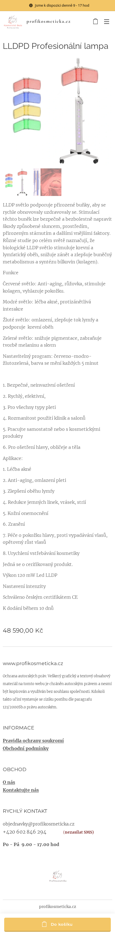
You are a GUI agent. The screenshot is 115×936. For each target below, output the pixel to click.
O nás (9, 782)
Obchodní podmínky (26, 748)
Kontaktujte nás (21, 790)
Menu (106, 21)
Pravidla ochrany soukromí (33, 740)
